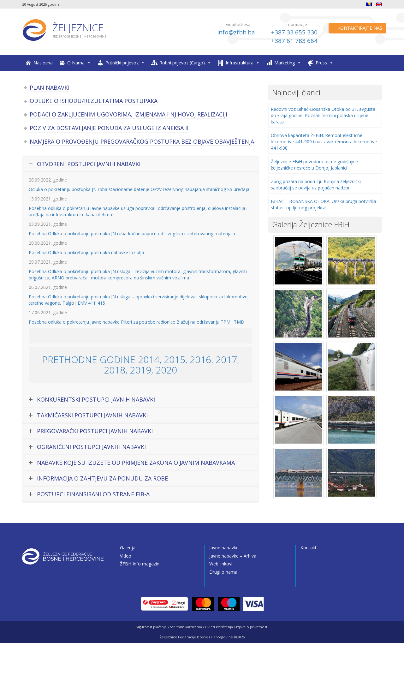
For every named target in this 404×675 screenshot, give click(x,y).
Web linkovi (220, 564)
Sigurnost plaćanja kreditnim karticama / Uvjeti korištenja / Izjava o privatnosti (202, 626)
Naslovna (43, 63)
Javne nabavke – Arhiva (232, 556)
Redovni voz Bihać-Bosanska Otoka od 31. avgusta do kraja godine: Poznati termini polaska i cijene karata (323, 115)
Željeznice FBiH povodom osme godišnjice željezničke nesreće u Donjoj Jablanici (314, 164)
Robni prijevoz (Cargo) (182, 63)
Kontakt (308, 548)
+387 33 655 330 (294, 32)
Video (125, 556)
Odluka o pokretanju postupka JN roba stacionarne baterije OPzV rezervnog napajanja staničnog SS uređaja (139, 189)
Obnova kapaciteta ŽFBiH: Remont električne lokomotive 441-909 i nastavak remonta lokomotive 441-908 (324, 141)
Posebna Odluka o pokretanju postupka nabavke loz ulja (86, 252)
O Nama (76, 63)
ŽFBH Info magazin (139, 564)
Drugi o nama (223, 572)
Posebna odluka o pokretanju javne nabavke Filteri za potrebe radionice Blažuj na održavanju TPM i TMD (136, 322)
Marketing (284, 63)
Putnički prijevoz (122, 63)
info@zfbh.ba (236, 32)
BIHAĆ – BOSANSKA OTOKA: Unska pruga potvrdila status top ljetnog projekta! (323, 204)
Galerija (127, 548)
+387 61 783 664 (294, 41)
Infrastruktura (239, 63)
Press (321, 63)
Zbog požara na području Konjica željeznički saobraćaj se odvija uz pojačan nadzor (316, 184)
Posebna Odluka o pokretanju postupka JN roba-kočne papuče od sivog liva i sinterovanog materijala (132, 233)
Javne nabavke (224, 548)
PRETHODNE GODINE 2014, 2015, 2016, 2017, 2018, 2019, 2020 (140, 364)
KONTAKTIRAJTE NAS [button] (359, 28)
